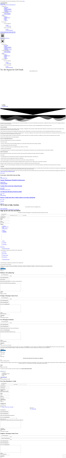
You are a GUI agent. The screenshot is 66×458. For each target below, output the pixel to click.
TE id (1, 219)
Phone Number (2, 279)
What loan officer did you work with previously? (9, 328)
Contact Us (6, 20)
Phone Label (32, 407)
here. (24, 1)
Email (2, 216)
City (2, 387)
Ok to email (2, 222)
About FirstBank (4, 228)
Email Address (4, 277)
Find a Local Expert (7, 13)
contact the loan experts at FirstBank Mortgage (7, 171)
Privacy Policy (4, 253)
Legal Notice (4, 251)
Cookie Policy (4, 244)
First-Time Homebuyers (7, 9)
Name (3, 409)
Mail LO (3, 313)
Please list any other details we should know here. (8, 331)
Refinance (5, 8)
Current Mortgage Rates (8, 11)
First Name (12, 215)
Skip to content (2, 3)
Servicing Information (9, 30)
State (2, 389)
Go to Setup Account (4, 377)
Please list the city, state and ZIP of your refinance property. (11, 281)
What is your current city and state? (7, 415)
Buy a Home (6, 7)
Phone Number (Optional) (4, 391)
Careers (5, 19)
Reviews (5, 18)
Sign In (7, 25)
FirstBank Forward (7, 17)
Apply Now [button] (2, 203)
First (11, 322)
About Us (5, 16)
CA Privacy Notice (5, 255)
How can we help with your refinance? (8, 283)
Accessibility (4, 231)
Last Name (24, 215)
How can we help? (4, 304)
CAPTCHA (2, 398)
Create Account (8, 26)
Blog (3, 53)
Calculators (6, 10)
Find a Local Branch (7, 14)
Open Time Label (3, 405)
